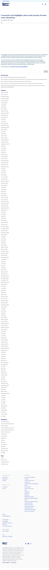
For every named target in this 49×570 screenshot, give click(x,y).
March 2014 (4, 337)
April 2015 (3, 315)
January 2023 (4, 137)
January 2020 (4, 199)
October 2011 (4, 375)
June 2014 (3, 331)
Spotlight (3, 446)
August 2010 (4, 387)
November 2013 (5, 344)
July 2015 (3, 309)
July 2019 (3, 212)
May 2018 (3, 241)
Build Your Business (5, 432)
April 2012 (3, 370)
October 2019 (4, 205)
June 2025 (3, 104)
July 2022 (3, 146)
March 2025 (4, 109)
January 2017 (4, 274)
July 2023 (3, 131)
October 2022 (4, 142)
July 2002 (3, 395)
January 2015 (4, 321)
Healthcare (3, 438)
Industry (3, 440)
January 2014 (4, 342)
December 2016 (4, 276)
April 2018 (3, 243)
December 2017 (4, 251)
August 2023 (4, 129)
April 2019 (3, 218)
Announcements (5, 421)
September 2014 (5, 327)
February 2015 (4, 319)
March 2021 (4, 175)
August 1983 (4, 410)
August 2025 (4, 102)
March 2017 (3, 269)
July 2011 (3, 377)
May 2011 (3, 379)
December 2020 (5, 181)
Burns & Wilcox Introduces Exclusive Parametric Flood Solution (16, 81)
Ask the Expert (4, 425)
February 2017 (4, 271)
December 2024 (5, 113)
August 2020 (4, 185)
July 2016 (3, 286)
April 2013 (3, 358)
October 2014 (4, 325)
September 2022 (5, 144)
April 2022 (3, 152)
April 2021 (3, 172)
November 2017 (4, 253)
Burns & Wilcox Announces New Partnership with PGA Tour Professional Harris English (21, 83)
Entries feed (4, 460)
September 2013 (5, 348)
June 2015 (3, 311)
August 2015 (4, 307)
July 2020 (3, 187)
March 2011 (3, 381)
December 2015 (4, 300)
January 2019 (4, 224)
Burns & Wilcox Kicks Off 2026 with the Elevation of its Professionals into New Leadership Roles (24, 79)
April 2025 (3, 106)
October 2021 (4, 164)
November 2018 (5, 228)
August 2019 (4, 210)
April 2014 (3, 335)
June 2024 (3, 121)
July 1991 (3, 403)
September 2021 (5, 166)
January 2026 (4, 94)
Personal (3, 442)
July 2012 (3, 366)
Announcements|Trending (7, 423)
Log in (2, 458)
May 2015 (3, 313)
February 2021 (4, 177)
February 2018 (4, 247)
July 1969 (3, 416)
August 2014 (4, 329)
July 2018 (3, 236)
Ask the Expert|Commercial (7, 427)
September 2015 (5, 304)
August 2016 (4, 284)
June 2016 (3, 288)
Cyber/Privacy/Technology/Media (19, 66)
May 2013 (3, 356)
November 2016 (5, 278)
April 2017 (3, 267)
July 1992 (3, 401)
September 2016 (5, 282)
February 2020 (4, 197)
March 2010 (4, 391)
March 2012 (4, 373)
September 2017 (5, 257)
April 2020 (3, 193)
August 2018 (4, 234)
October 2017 (4, 255)
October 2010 (4, 383)
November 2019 (5, 203)
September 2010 (5, 385)
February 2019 (4, 222)
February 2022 (4, 156)
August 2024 (4, 117)
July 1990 (3, 408)
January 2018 (4, 249)
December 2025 (5, 96)
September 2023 (5, 127)
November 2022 (5, 139)
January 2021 (4, 179)
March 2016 (4, 294)
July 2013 (3, 352)
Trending (3, 452)
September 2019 (5, 208)
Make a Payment (6, 1)
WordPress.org (4, 464)
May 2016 (3, 290)
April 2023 (3, 133)
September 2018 (5, 232)
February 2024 (4, 123)
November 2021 (5, 162)
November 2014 (5, 323)
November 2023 (5, 125)
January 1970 (4, 414)
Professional (4, 444)
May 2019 (3, 216)
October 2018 (4, 230)
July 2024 (3, 119)
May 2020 (3, 191)
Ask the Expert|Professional (7, 429)
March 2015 (4, 317)
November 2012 (5, 362)
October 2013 (4, 346)
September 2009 (5, 393)
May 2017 (3, 265)
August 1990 (4, 406)
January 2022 (4, 158)
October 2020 (4, 183)
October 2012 (4, 364)
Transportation (4, 448)
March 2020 (4, 195)
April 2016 (3, 292)
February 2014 (4, 340)
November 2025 (5, 98)
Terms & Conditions (6, 562)
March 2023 (4, 135)
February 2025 (4, 111)
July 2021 (3, 168)
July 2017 (3, 261)
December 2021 (4, 160)
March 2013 (4, 360)
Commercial (4, 434)
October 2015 (4, 302)
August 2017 (4, 259)
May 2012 (3, 368)
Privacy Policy (13, 562)
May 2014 (3, 333)
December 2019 (4, 201)
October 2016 (4, 280)
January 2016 (4, 298)
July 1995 (3, 399)
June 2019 (3, 214)
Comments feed (5, 462)
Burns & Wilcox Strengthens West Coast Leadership (13, 77)
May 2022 (3, 150)
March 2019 (4, 220)
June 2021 (3, 170)
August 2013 (4, 350)
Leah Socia (4, 20)
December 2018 (4, 226)
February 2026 (4, 92)
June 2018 (3, 238)
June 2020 (3, 189)
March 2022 (4, 154)
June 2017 (3, 263)
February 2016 (4, 296)
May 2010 (3, 389)
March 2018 (4, 245)
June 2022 (3, 148)
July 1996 (3, 397)
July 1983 (3, 412)
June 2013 (3, 354)
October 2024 (4, 115)
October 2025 (4, 100)
